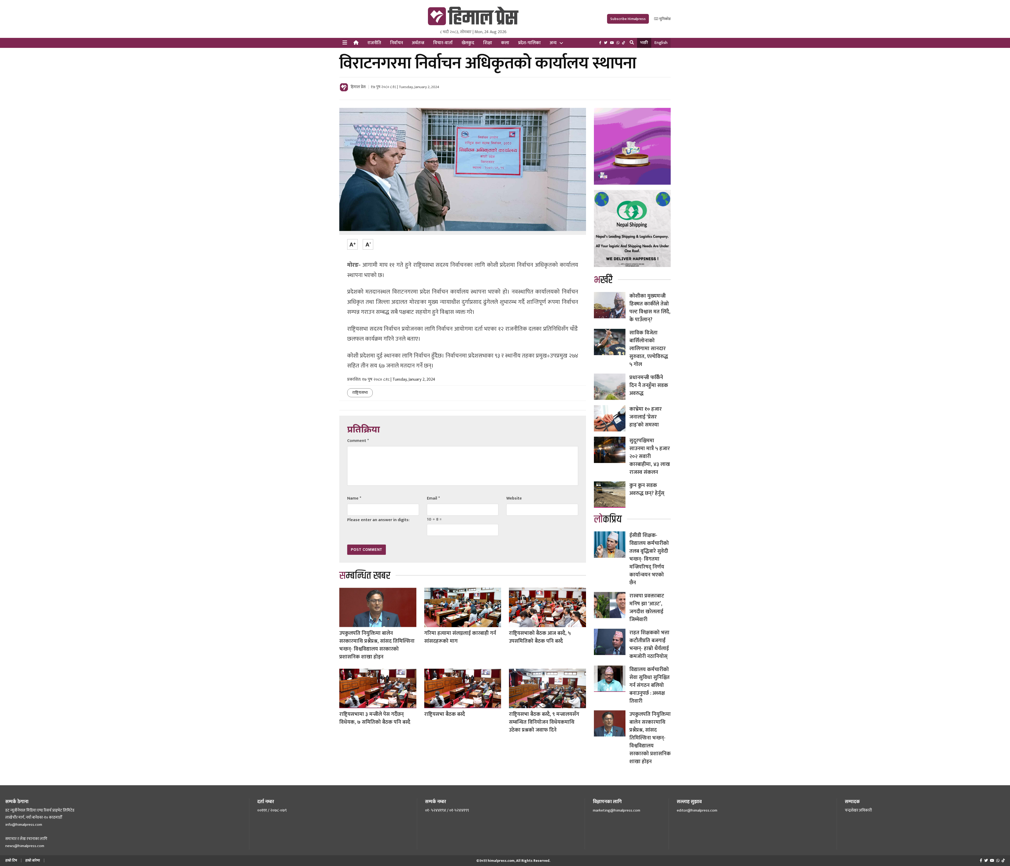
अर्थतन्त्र (418, 43)
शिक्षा (487, 43)
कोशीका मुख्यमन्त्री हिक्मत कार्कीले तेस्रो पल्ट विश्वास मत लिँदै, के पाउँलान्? (649, 307)
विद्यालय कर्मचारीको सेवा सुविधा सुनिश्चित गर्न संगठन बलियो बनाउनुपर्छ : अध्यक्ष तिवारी (649, 685)
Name (354, 498)
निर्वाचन (396, 43)
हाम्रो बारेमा (32, 860)
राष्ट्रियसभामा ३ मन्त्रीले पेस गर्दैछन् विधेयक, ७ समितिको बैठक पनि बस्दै (374, 718)
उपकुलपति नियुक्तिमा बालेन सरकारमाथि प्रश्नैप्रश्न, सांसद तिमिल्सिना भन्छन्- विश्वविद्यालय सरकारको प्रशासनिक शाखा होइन (377, 645)
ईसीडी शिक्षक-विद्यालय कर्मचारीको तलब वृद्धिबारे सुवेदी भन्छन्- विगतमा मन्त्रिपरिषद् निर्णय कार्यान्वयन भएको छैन (649, 559)
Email (433, 498)
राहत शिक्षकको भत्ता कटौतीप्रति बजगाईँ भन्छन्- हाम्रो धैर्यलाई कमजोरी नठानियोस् (649, 644)
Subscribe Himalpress (628, 19)
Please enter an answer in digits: (378, 519)
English (661, 42)
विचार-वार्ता (443, 43)
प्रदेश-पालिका (529, 43)
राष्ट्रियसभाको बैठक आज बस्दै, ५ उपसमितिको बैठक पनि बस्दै (540, 637)
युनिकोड (664, 19)
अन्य (553, 43)
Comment (358, 440)
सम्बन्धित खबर (364, 576)
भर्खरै (644, 42)
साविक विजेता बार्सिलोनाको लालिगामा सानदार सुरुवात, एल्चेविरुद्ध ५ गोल (648, 348)
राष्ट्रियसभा (360, 392)
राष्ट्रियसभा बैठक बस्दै (444, 714)
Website (514, 498)
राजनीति (374, 43)
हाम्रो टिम (11, 860)
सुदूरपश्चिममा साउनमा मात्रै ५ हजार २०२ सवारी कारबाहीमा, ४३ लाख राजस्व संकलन (649, 456)
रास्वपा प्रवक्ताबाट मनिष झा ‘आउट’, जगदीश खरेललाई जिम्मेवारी (646, 607)
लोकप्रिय (608, 519)
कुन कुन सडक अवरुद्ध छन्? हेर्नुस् (646, 489)
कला (505, 43)
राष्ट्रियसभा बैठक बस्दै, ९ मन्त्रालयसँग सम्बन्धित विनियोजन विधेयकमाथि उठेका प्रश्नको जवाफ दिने (544, 722)
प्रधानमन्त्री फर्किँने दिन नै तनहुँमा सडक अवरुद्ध (648, 385)
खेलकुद (468, 43)
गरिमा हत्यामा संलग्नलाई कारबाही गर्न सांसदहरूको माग (460, 637)
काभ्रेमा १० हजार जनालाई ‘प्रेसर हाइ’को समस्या (645, 417)
